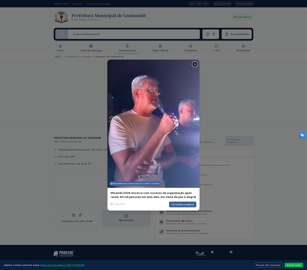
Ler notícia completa (183, 204)
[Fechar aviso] (195, 64)
